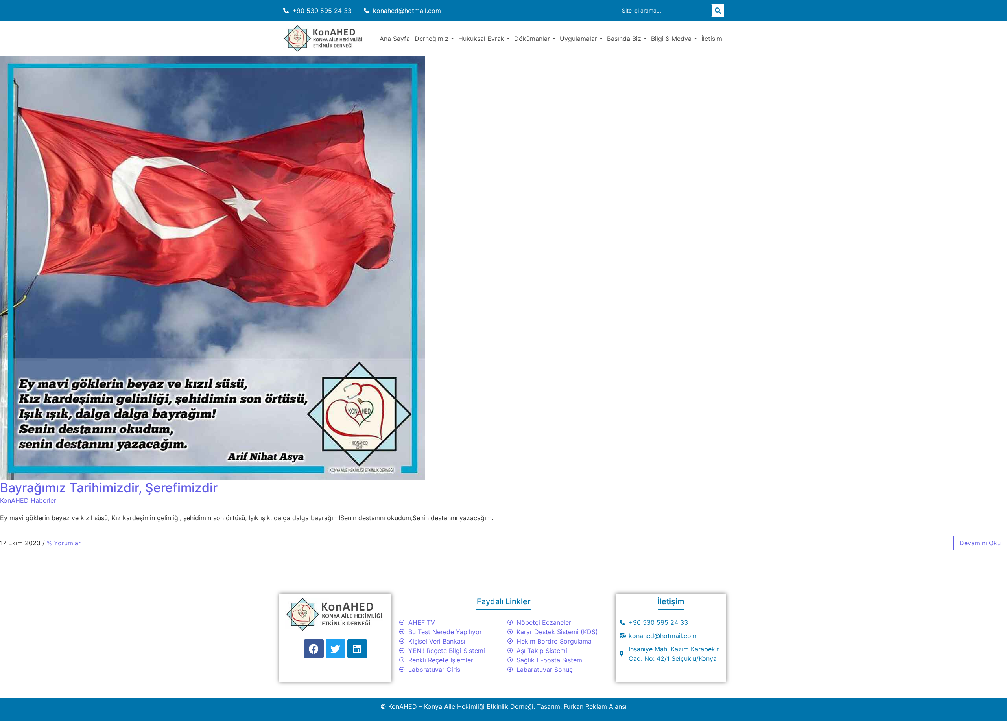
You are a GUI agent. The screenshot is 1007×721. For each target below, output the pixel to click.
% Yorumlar (64, 543)
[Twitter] (335, 648)
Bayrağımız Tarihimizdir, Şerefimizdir (109, 487)
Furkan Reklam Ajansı (595, 706)
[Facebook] (314, 648)
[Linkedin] (357, 648)
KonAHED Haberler (28, 500)
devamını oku (980, 543)
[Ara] (718, 10)
